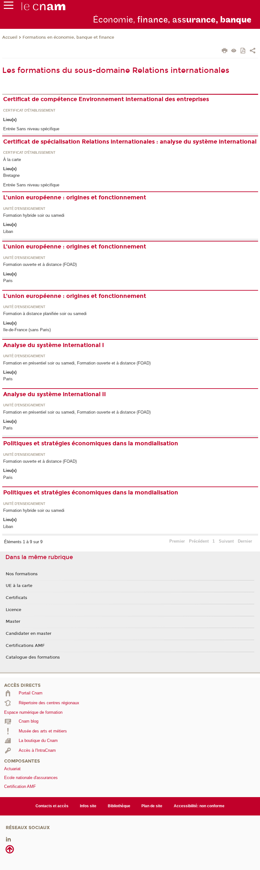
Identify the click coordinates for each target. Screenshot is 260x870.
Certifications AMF (25, 645)
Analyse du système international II (54, 394)
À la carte (12, 159)
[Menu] (8, 7)
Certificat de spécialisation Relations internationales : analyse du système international (130, 141)
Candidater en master (28, 633)
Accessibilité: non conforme (199, 806)
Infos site (88, 806)
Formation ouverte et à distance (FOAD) (40, 264)
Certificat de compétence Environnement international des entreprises (106, 99)
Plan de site (151, 806)
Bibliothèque (119, 806)
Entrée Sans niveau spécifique (31, 128)
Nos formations (22, 574)
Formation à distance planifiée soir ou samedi (45, 313)
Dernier (245, 541)
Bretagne (11, 175)
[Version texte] (234, 51)
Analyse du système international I (53, 345)
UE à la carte (19, 585)
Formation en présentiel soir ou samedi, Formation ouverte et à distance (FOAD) (77, 363)
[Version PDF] (243, 51)
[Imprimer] (224, 51)
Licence (13, 609)
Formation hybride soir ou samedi (33, 215)
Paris (8, 280)
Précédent (199, 541)
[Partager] (252, 51)
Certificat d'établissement (29, 111)
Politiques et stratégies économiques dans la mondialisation (90, 443)
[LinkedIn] (8, 838)
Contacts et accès (52, 806)
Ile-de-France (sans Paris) (27, 329)
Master (13, 621)
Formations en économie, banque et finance (68, 37)
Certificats (16, 597)
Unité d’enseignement (24, 209)
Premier (177, 541)
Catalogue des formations (33, 657)
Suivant (226, 541)
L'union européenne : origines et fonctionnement (74, 197)
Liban (8, 231)
